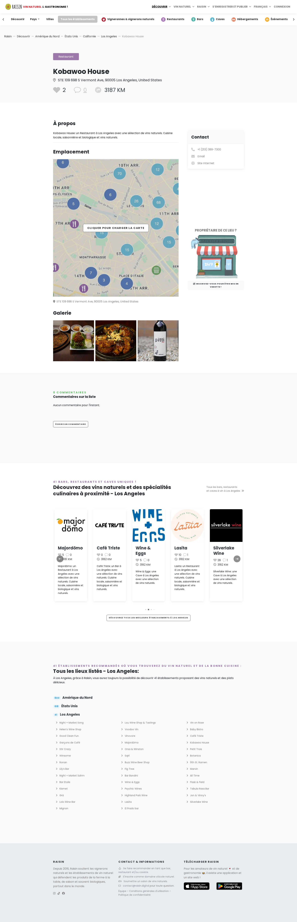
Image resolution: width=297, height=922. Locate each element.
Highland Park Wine (135, 795)
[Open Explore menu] (170, 7)
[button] (145, 609)
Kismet (63, 788)
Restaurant (66, 57)
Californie (89, 36)
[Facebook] (63, 893)
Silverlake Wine (223, 550)
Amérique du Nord (47, 36)
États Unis (71, 36)
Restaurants (175, 19)
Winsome (65, 755)
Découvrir (159, 6)
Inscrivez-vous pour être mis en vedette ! (217, 285)
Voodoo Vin (131, 729)
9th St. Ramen (198, 762)
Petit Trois (195, 749)
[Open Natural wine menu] (193, 7)
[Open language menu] (270, 7)
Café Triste (108, 548)
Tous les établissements (78, 19)
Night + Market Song (71, 722)
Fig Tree (129, 769)
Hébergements (247, 19)
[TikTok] (59, 893)
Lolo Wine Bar (67, 802)
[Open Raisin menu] (209, 7)
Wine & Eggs (143, 550)
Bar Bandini (131, 775)
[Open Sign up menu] (250, 7)
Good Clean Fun (69, 736)
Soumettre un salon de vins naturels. (146, 881)
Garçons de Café (69, 742)
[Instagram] (54, 893)
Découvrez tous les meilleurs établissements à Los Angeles (148, 617)
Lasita (180, 548)
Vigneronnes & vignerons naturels (130, 19)
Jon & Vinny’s (197, 795)
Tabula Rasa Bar (199, 788)
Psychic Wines (133, 788)
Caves (220, 19)
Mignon (63, 808)
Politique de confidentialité (134, 895)
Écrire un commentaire (70, 424)
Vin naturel (182, 6)
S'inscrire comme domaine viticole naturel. (148, 876)
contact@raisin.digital (136, 885)
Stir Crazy (65, 749)
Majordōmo (70, 548)
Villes (50, 19)
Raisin (8, 36)
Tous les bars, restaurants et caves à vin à (223, 489)
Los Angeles (109, 36)
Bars (200, 19)
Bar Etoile (64, 782)
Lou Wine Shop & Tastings (140, 722)
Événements (279, 19)
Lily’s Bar (64, 769)
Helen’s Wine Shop (70, 729)
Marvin (193, 769)
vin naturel (220, 869)
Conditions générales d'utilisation (149, 891)
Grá (61, 795)
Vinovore (129, 736)
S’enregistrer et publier (230, 6)
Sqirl (127, 755)
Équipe (122, 891)
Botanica (195, 755)
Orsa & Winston (134, 749)
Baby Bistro (196, 729)
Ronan (63, 762)
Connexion (282, 6)
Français (261, 6)
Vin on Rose (196, 722)
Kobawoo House (199, 742)
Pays (33, 19)
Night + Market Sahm (72, 775)
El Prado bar (131, 808)
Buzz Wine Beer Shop (137, 762)
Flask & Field (196, 782)
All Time (194, 775)
